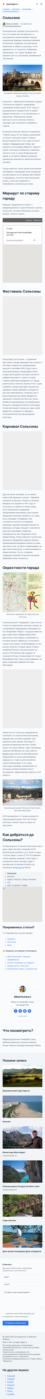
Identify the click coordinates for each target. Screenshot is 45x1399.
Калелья (6, 1121)
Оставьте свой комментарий (17, 1292)
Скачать (29, 220)
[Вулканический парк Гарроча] (22, 1076)
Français (11, 1379)
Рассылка (11, 942)
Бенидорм (30, 1045)
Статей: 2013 (22, 1016)
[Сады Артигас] (22, 1205)
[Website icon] (20, 1011)
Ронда (6, 1045)
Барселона (15, 1039)
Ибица (38, 1045)
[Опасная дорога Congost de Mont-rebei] (22, 1171)
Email (7, 1284)
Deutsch (10, 1385)
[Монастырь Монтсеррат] (22, 1137)
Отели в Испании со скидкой (20, 963)
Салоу (33, 1039)
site (8, 882)
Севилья (13, 1045)
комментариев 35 (10, 1190)
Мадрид (6, 1039)
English (10, 1382)
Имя (6, 1277)
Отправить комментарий (15, 1323)
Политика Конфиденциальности (16, 1359)
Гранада (21, 1045)
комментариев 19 (10, 1156)
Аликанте (25, 1042)
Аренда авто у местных (18, 966)
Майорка (7, 1042)
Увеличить (37, 220)
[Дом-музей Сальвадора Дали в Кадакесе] (22, 1236)
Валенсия (16, 1042)
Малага (33, 1042)
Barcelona (19, 867)
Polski (9, 1391)
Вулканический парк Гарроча (16, 1091)
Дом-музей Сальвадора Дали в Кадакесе (22, 1251)
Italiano (10, 1388)
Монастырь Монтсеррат (14, 1152)
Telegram (11, 939)
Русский (11, 1376)
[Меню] (41, 4)
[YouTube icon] (29, 1011)
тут (25, 852)
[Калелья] (22, 1107)
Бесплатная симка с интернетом (22, 969)
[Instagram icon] (25, 1011)
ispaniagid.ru (12, 4)
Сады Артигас (9, 1220)
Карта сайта (36, 1359)
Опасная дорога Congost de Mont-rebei (21, 1186)
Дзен (9, 945)
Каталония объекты (13, 26)
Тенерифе (25, 1039)
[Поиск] (37, 4)
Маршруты (7, 1361)
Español (10, 1394)
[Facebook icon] (15, 1011)
